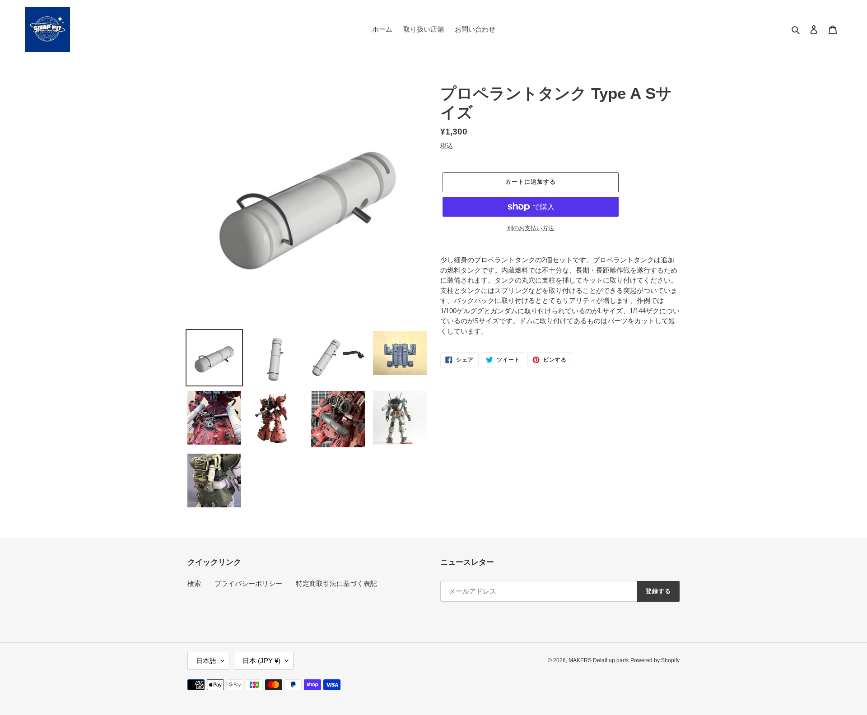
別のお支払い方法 (530, 228)
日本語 (206, 660)
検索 (194, 583)
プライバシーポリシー (248, 583)
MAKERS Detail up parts (599, 660)
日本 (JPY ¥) (261, 660)
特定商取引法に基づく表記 (336, 583)
